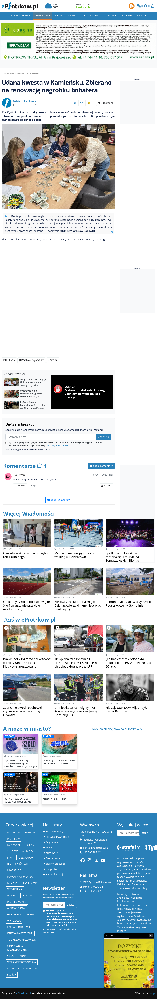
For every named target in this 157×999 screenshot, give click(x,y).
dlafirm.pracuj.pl (55, 863)
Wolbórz (13, 895)
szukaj (145, 832)
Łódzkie (32, 914)
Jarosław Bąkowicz (31, 360)
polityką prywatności (57, 445)
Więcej (140, 15)
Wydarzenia (43, 15)
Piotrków (13, 838)
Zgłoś (34, 485)
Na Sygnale (14, 845)
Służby (11, 975)
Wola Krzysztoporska (21, 962)
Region (125, 15)
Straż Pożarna (16, 956)
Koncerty (10, 774)
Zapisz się (103, 437)
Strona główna (20, 15)
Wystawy (9, 736)
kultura (28, 895)
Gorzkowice (15, 914)
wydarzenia (15, 889)
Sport (58, 15)
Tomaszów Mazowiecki (21, 939)
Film (45, 774)
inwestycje (14, 870)
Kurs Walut (52, 853)
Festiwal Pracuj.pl (56, 874)
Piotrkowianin (16, 902)
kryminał (13, 968)
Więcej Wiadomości (29, 513)
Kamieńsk (9, 360)
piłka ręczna (29, 883)
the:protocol (53, 869)
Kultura (73, 15)
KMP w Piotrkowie (19, 927)
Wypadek (27, 851)
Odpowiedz (20, 485)
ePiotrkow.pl (8, 73)
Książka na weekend (20, 933)
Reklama (51, 847)
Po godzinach (91, 15)
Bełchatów (26, 857)
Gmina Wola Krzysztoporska (17, 947)
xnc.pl (152, 993)
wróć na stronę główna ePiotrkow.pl (117, 729)
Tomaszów (30, 968)
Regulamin (52, 842)
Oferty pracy (53, 858)
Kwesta (52, 360)
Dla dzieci (48, 736)
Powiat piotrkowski (20, 876)
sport (11, 857)
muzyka (12, 883)
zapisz (70, 904)
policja (30, 845)
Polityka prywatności (57, 836)
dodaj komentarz (102, 466)
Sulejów (12, 851)
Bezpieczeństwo (17, 864)
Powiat (110, 15)
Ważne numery (54, 831)
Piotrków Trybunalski (21, 832)
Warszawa (14, 920)
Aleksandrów (16, 908)
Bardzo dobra (84, 7)
